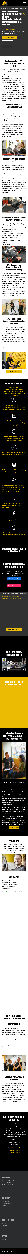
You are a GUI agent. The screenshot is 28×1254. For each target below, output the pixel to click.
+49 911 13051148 (15, 1147)
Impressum (5, 1239)
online (13, 1045)
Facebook (4, 1225)
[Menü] (24, 3)
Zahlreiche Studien (9, 387)
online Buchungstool (10, 820)
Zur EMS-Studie (6, 244)
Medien (4, 1223)
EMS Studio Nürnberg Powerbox (14, 1249)
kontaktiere (16, 1046)
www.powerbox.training (14, 1152)
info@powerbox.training (14, 1150)
